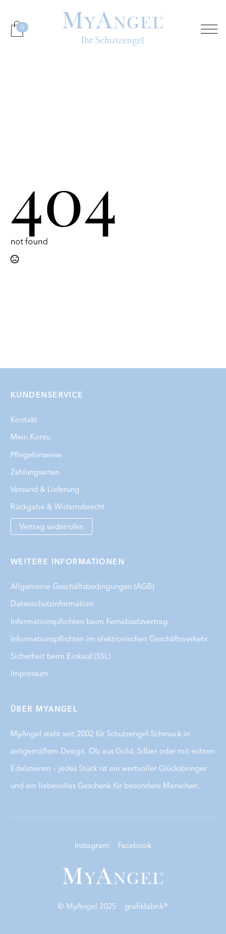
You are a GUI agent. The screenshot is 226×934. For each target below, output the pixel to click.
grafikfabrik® (146, 906)
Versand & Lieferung (45, 489)
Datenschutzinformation (52, 603)
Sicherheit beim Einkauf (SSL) (60, 656)
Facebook (134, 845)
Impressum (29, 673)
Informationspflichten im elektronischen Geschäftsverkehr (109, 638)
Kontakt (24, 419)
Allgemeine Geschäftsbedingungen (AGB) (82, 586)
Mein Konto (31, 437)
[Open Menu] (209, 28)
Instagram (92, 845)
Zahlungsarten (35, 472)
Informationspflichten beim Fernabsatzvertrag (89, 621)
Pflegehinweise (36, 454)
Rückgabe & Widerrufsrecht (58, 506)
